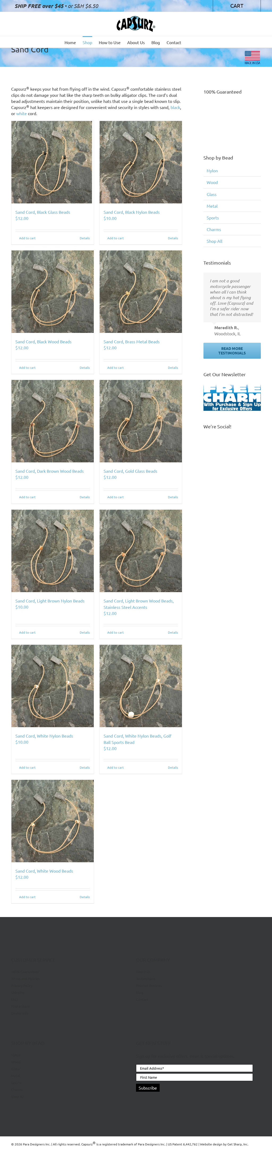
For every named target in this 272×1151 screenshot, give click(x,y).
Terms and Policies (25, 978)
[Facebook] (138, 1100)
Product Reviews (149, 985)
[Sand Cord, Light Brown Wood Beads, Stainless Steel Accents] (141, 551)
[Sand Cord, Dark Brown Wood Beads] (52, 421)
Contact (142, 999)
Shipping (18, 992)
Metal (212, 205)
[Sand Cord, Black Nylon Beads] (141, 162)
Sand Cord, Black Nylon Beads (132, 212)
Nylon (212, 170)
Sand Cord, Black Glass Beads (42, 212)
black (175, 107)
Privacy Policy (21, 985)
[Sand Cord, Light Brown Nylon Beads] (52, 551)
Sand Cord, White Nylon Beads (44, 735)
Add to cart (27, 238)
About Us (143, 972)
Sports (213, 217)
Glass (211, 194)
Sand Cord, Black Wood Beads (43, 341)
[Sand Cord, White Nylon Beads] (52, 686)
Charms (214, 229)
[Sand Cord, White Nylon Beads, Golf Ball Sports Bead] (141, 686)
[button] (199, 42)
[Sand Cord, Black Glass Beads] (52, 162)
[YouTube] (147, 1100)
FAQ (14, 999)
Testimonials (145, 978)
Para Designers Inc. (151, 1144)
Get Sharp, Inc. (237, 1144)
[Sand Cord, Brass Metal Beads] (141, 291)
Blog (139, 992)
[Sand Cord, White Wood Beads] (52, 821)
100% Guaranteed (25, 972)
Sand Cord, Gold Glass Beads (130, 471)
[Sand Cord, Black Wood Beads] (52, 291)
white (21, 113)
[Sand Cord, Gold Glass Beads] (141, 421)
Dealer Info (20, 1013)
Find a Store (20, 1006)
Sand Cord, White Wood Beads (44, 870)
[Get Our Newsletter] (232, 397)
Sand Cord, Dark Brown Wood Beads (49, 471)
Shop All (214, 241)
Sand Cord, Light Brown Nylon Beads (49, 600)
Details (85, 238)
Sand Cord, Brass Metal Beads (132, 341)
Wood (212, 182)
